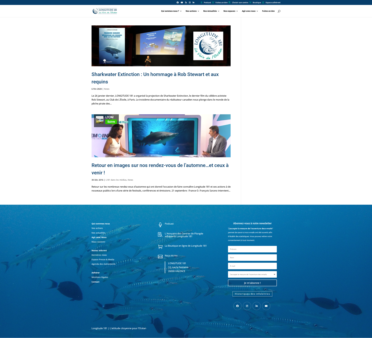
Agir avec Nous (99, 237)
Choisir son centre (240, 2)
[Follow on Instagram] (247, 306)
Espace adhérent (273, 2)
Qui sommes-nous (101, 223)
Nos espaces (229, 11)
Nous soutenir (98, 241)
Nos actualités (98, 232)
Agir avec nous (248, 11)
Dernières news (99, 255)
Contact (95, 281)
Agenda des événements (104, 264)
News (106, 88)
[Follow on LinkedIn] (256, 306)
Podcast (207, 2)
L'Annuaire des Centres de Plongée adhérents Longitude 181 (184, 235)
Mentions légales (100, 277)
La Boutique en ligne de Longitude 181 (186, 245)
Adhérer (96, 272)
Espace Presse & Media (103, 259)
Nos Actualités (210, 11)
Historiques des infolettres (252, 293)
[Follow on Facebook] (237, 306)
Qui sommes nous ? (170, 11)
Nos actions (191, 11)
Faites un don (221, 2)
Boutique (257, 2)
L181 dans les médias (116, 179)
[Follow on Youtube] (266, 306)
